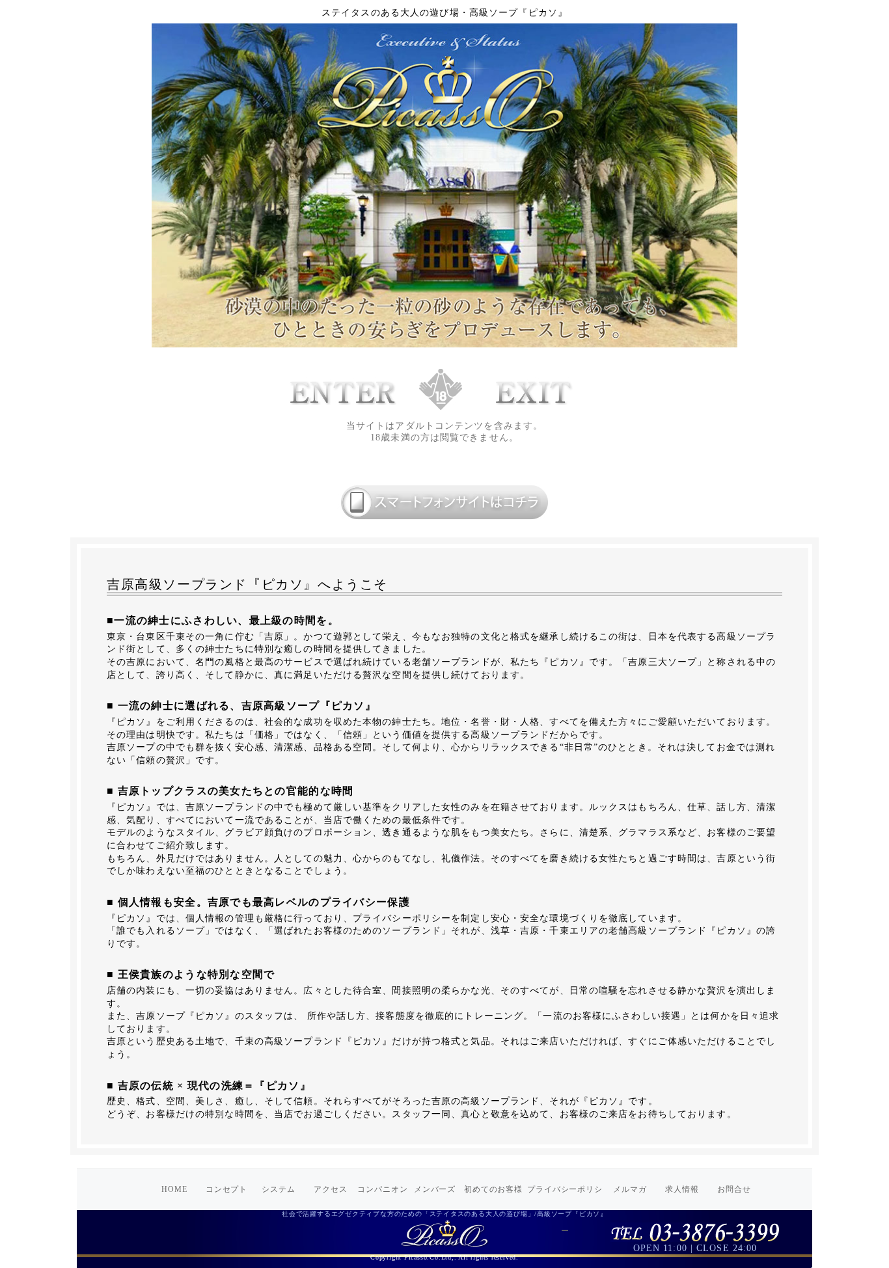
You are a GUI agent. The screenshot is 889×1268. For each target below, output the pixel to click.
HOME (174, 1189)
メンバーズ (435, 1189)
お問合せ (734, 1189)
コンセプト (227, 1189)
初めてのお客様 (493, 1189)
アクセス (331, 1189)
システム (278, 1189)
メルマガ (630, 1189)
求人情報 (682, 1189)
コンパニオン (382, 1189)
